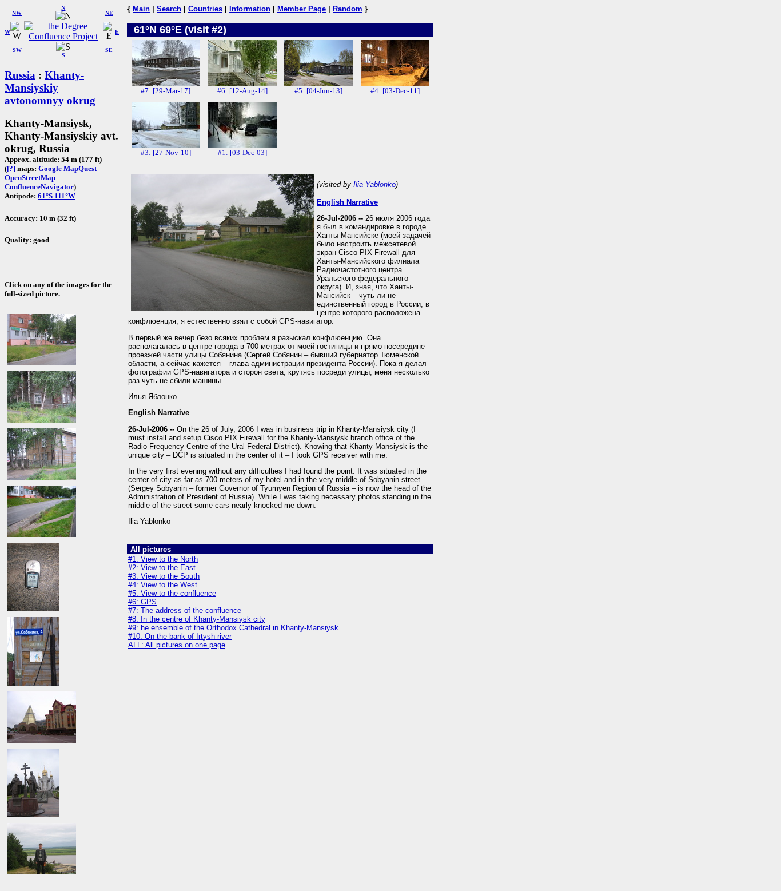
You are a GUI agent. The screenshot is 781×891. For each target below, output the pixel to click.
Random (347, 9)
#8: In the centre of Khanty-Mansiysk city (196, 619)
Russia (20, 75)
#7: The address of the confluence (184, 610)
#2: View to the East (162, 567)
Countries (205, 9)
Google (50, 168)
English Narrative (347, 202)
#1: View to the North (163, 559)
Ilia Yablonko (374, 184)
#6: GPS (142, 602)
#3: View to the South (164, 576)
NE (109, 13)
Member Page (301, 9)
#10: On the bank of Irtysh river (180, 636)
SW (17, 50)
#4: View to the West (162, 584)
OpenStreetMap (30, 177)
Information (249, 9)
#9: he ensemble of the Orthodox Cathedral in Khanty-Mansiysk (233, 627)
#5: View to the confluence (172, 593)
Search (169, 9)
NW (17, 13)
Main (141, 9)
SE (109, 50)
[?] (11, 168)
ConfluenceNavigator (39, 186)
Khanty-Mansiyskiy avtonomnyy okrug (50, 87)
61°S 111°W (56, 196)
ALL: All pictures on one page (176, 645)
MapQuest (80, 168)
